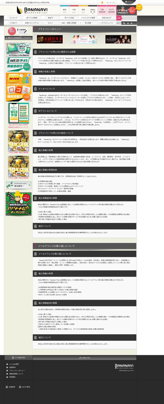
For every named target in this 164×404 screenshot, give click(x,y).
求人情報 (88, 23)
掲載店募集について (16, 374)
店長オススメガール (32, 23)
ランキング (13, 18)
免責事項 (12, 367)
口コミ (50, 23)
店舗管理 (12, 387)
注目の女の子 (106, 18)
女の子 (119, 23)
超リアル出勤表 (32, 18)
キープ (111, 2)
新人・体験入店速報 (69, 23)
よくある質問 (14, 364)
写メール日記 (69, 18)
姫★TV (50, 18)
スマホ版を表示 (19, 358)
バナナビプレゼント (133, 8)
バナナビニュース (107, 23)
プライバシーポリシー (17, 370)
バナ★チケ (13, 23)
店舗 (118, 18)
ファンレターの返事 (88, 18)
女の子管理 (26, 387)
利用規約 (12, 377)
